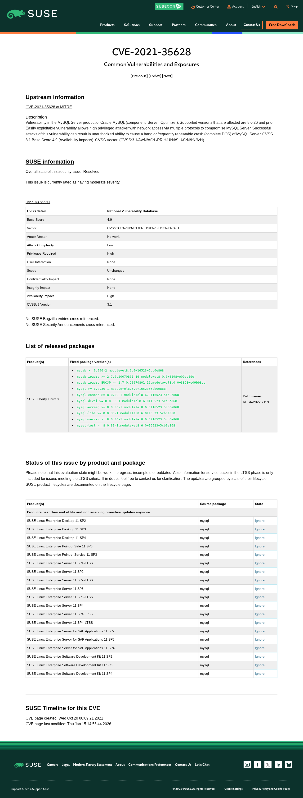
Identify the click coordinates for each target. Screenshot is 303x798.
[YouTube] (247, 764)
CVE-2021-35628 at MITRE (49, 107)
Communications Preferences (149, 765)
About (120, 765)
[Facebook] (257, 764)
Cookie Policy (282, 788)
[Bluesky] (288, 764)
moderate (98, 182)
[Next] (167, 75)
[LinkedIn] (278, 764)
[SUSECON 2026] (169, 6)
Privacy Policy (260, 788)
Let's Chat (202, 765)
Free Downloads (282, 25)
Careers (52, 765)
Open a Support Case (35, 789)
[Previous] (139, 75)
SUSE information (50, 161)
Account (238, 6)
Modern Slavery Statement (92, 765)
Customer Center (207, 6)
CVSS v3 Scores (38, 202)
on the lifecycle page (112, 484)
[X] (268, 764)
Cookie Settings (233, 788)
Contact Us (252, 25)
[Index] (155, 75)
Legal (66, 765)
